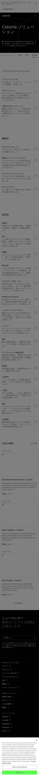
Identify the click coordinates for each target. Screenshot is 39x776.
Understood (19, 772)
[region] (19, 756)
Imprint (8, 763)
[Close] (37, 740)
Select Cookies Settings (19, 767)
